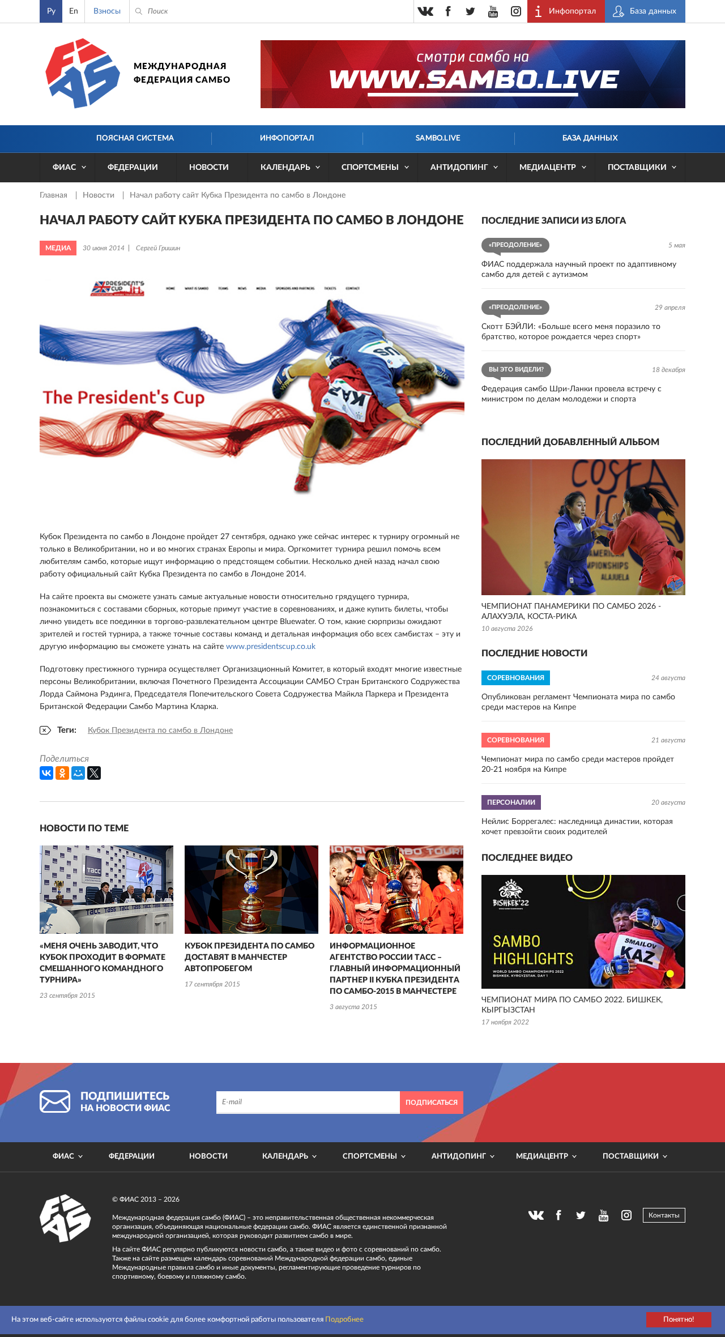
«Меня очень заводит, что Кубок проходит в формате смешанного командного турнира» (102, 963)
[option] (106, 923)
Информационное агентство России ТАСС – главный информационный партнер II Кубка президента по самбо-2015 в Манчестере (395, 969)
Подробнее (344, 1319)
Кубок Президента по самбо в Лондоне (160, 730)
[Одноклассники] (62, 773)
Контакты (664, 1215)
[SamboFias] (66, 1218)
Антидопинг (459, 168)
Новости (209, 168)
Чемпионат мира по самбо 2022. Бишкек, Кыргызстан (572, 1005)
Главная (55, 195)
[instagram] (516, 11)
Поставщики (637, 168)
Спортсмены (370, 168)
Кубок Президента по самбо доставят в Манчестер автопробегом (249, 957)
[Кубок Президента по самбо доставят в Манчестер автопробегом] (251, 889)
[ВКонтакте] (46, 773)
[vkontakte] (425, 11)
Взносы (107, 11)
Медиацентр (547, 168)
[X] (94, 773)
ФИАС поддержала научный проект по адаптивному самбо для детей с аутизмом (578, 269)
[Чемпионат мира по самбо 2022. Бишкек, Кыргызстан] (583, 932)
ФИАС (64, 168)
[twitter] (470, 11)
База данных (589, 138)
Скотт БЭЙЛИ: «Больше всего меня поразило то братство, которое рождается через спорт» (570, 332)
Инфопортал (287, 138)
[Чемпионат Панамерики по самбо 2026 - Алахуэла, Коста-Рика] (583, 527)
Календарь (285, 168)
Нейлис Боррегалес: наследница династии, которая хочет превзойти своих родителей (577, 827)
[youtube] (493, 11)
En (73, 11)
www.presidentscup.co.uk (270, 647)
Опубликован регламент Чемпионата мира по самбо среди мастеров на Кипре (578, 702)
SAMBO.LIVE (438, 138)
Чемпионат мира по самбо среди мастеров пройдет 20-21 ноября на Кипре (577, 764)
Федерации (133, 168)
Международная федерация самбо (182, 73)
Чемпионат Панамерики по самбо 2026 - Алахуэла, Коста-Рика (571, 612)
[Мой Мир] (78, 773)
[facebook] (448, 11)
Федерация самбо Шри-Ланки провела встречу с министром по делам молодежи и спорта (571, 394)
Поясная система (135, 138)
